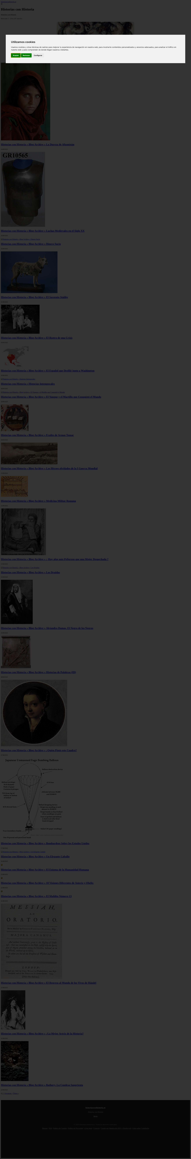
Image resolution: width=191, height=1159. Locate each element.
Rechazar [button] (26, 55)
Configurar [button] (38, 55)
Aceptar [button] (16, 55)
